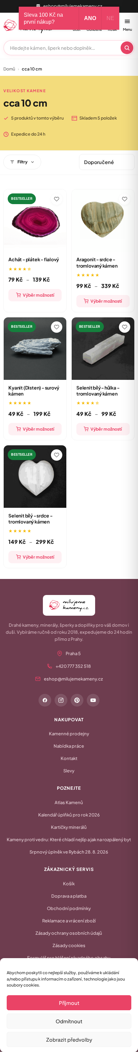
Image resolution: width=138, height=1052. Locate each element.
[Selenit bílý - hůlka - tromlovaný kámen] (103, 348)
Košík (69, 883)
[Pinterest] (77, 700)
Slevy (68, 770)
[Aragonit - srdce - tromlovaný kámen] (103, 220)
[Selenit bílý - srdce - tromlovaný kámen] (35, 476)
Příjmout (69, 1003)
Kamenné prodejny (69, 733)
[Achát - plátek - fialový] (35, 220)
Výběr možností (38, 295)
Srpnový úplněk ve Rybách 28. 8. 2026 (68, 852)
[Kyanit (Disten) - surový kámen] (35, 348)
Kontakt (69, 758)
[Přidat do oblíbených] (56, 199)
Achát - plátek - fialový (33, 259)
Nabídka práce (69, 746)
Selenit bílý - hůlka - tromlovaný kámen (97, 391)
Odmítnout (69, 1021)
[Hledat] (127, 47)
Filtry (22, 161)
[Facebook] (45, 700)
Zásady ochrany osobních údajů (69, 933)
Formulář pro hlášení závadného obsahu (69, 957)
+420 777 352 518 (73, 666)
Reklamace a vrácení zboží (69, 920)
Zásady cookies (69, 945)
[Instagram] (61, 700)
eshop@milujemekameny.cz (72, 6)
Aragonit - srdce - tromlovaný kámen (97, 262)
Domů (9, 68)
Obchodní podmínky (69, 908)
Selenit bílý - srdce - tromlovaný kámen (30, 518)
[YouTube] (93, 700)
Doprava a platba (68, 896)
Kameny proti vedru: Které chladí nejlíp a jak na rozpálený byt (69, 839)
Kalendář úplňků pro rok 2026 (69, 814)
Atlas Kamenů (69, 802)
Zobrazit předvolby (69, 1039)
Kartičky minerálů (69, 827)
